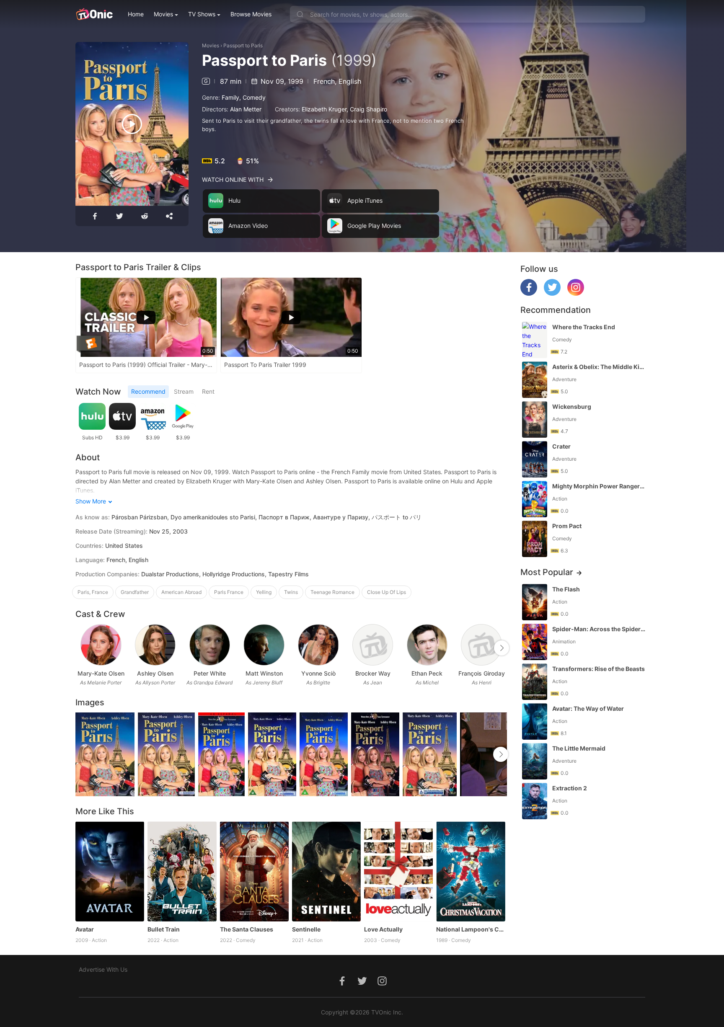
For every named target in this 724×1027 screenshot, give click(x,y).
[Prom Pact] (534, 539)
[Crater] (534, 459)
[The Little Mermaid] (534, 761)
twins (291, 592)
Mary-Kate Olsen (101, 673)
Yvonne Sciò (318, 673)
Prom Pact (567, 525)
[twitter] (552, 293)
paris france (228, 592)
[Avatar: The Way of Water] (534, 721)
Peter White (210, 673)
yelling (264, 592)
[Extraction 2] (534, 801)
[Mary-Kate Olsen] (100, 645)
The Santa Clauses (246, 929)
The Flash (566, 589)
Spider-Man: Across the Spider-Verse (599, 628)
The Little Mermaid (578, 748)
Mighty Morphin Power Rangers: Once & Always (599, 486)
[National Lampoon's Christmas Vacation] (470, 871)
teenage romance (332, 592)
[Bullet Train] (181, 871)
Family (230, 97)
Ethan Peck (426, 673)
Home (136, 14)
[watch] (132, 124)
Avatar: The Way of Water (588, 708)
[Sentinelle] (326, 871)
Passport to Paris (243, 45)
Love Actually (383, 929)
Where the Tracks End (583, 326)
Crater (561, 446)
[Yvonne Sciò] (318, 645)
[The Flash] (534, 602)
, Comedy (252, 97)
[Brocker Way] (372, 645)
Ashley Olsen (155, 673)
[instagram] (575, 293)
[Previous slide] (80, 647)
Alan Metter (245, 109)
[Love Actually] (398, 871)
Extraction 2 (569, 788)
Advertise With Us (103, 969)
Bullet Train (163, 929)
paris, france (93, 592)
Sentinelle (306, 929)
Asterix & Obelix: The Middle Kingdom (599, 366)
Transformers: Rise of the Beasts (598, 668)
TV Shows (201, 14)
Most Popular (546, 572)
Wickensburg (571, 406)
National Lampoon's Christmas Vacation (470, 929)
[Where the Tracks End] (534, 340)
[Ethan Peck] (427, 645)
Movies (163, 14)
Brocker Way (372, 673)
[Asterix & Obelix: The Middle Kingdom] (534, 379)
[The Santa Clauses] (254, 871)
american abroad (181, 592)
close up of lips (386, 592)
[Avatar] (109, 871)
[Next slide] (501, 647)
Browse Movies (251, 14)
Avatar (84, 929)
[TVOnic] (94, 14)
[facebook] (528, 293)
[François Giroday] (481, 645)
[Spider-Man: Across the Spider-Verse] (534, 642)
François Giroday (481, 673)
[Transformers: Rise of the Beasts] (534, 681)
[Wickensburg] (534, 419)
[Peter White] (209, 645)
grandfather (135, 592)
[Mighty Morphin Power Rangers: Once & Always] (534, 499)
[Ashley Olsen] (155, 645)
